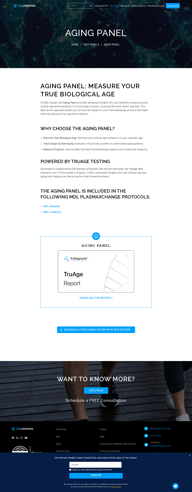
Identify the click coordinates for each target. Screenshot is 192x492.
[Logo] (24, 6)
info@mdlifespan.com (161, 446)
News (58, 443)
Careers (103, 429)
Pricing (134, 6)
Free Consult (173, 6)
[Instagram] (22, 438)
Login (162, 6)
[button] (175, 486)
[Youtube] (27, 438)
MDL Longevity (52, 212)
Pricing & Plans (63, 451)
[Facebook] (13, 438)
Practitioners (153, 6)
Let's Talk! (96, 390)
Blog (58, 436)
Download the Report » (96, 298)
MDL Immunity (51, 206)
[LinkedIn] (18, 438)
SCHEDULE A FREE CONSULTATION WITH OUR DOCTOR (97, 330)
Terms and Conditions (110, 451)
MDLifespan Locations (160, 428)
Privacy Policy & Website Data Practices (118, 443)
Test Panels (91, 44)
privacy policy (116, 486)
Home (75, 44)
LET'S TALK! (156, 435)
